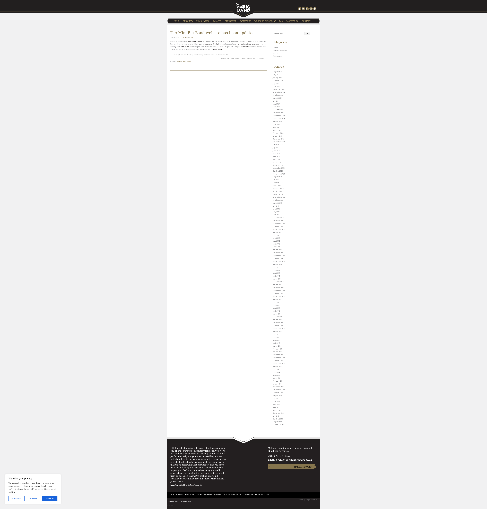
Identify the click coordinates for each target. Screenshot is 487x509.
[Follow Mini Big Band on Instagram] (311, 8)
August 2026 (277, 72)
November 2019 (279, 197)
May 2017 (276, 273)
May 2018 (276, 241)
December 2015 (278, 323)
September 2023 (279, 118)
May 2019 (276, 212)
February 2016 (278, 317)
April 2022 (276, 156)
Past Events (292, 21)
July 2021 (276, 180)
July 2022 (276, 148)
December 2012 (278, 413)
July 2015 (276, 334)
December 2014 (278, 355)
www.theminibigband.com (196, 41)
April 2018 (276, 244)
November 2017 (279, 256)
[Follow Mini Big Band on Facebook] (300, 8)
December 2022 (278, 139)
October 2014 (278, 360)
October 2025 (278, 81)
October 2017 (278, 258)
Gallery (217, 21)
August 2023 (277, 121)
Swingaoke (245, 21)
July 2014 (276, 369)
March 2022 (277, 159)
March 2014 (277, 378)
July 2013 (276, 398)
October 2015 (278, 325)
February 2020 (278, 188)
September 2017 (279, 261)
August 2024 (277, 98)
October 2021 (278, 171)
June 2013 (276, 401)
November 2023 (279, 116)
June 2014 (276, 372)
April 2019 (276, 215)
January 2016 (277, 320)
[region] (33, 489)
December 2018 (278, 221)
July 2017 (276, 267)
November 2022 (279, 142)
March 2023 (277, 130)
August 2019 (277, 203)
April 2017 (276, 276)
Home (176, 21)
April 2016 (276, 311)
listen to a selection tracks (208, 44)
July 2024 (276, 101)
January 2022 (277, 162)
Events (275, 47)
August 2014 (277, 366)
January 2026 (277, 78)
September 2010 (279, 425)
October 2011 (278, 419)
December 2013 (278, 387)
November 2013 (279, 390)
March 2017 (277, 279)
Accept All (50, 498)
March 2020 (277, 186)
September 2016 (279, 296)
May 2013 (276, 404)
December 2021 (278, 165)
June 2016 (276, 305)
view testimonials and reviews (248, 44)
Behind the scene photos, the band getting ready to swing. (242, 58)
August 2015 (277, 331)
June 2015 (276, 337)
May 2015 (276, 340)
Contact (306, 21)
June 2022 (276, 151)
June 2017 (276, 270)
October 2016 (278, 293)
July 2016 (276, 302)
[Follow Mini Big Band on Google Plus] (307, 8)
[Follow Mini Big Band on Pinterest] (315, 8)
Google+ (170, 505)
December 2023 (278, 113)
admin (191, 37)
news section (187, 46)
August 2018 (277, 232)
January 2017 (277, 285)
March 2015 (277, 346)
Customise (16, 498)
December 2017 (278, 253)
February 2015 (278, 349)
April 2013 (276, 407)
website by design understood (308, 500)
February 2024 (278, 110)
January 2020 (277, 191)
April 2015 (276, 343)
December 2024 (278, 89)
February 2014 (278, 381)
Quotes (275, 53)
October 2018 (278, 226)
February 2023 (278, 133)
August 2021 (277, 177)
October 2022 (278, 145)
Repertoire (230, 21)
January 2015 (277, 352)
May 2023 (276, 127)
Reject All (33, 498)
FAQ (281, 21)
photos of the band (244, 46)
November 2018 (279, 223)
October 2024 (278, 95)
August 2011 (277, 422)
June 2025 (276, 86)
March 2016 (277, 314)
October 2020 (278, 183)
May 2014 (276, 375)
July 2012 (276, 416)
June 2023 (276, 124)
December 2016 (278, 288)
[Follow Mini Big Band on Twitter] (304, 8)
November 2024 (279, 92)
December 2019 (278, 194)
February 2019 (278, 218)
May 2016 (276, 308)
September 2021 (279, 174)
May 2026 (276, 75)
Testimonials (277, 56)
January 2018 (277, 250)
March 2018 (277, 247)
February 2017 (278, 282)
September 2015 (279, 328)
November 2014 (279, 358)
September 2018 (279, 229)
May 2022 (276, 153)
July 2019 (276, 206)
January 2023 (277, 136)
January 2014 (277, 384)
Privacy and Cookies (262, 495)
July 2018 (276, 235)
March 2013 (277, 410)
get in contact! (217, 49)
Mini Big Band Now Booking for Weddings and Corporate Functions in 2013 (200, 55)
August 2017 (277, 264)
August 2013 (277, 395)
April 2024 (276, 107)
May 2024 (276, 104)
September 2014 (279, 363)
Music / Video (203, 21)
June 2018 (276, 238)
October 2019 (278, 200)
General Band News (184, 61)
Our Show (188, 21)
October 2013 (278, 393)
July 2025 (276, 83)
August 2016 (277, 299)
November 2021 (279, 168)
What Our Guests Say (265, 21)
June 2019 (276, 209)
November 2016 (279, 290)
